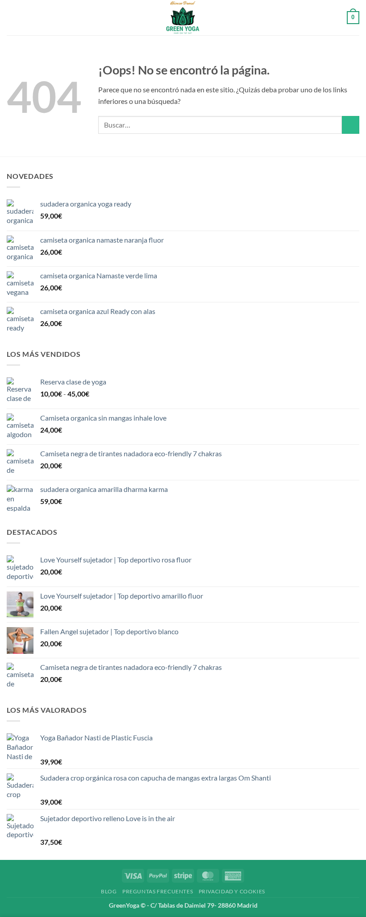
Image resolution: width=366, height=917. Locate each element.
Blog (108, 891)
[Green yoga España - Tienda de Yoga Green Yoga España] (183, 17)
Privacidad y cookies (232, 891)
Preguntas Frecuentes (157, 891)
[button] (12, 18)
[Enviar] (350, 124)
